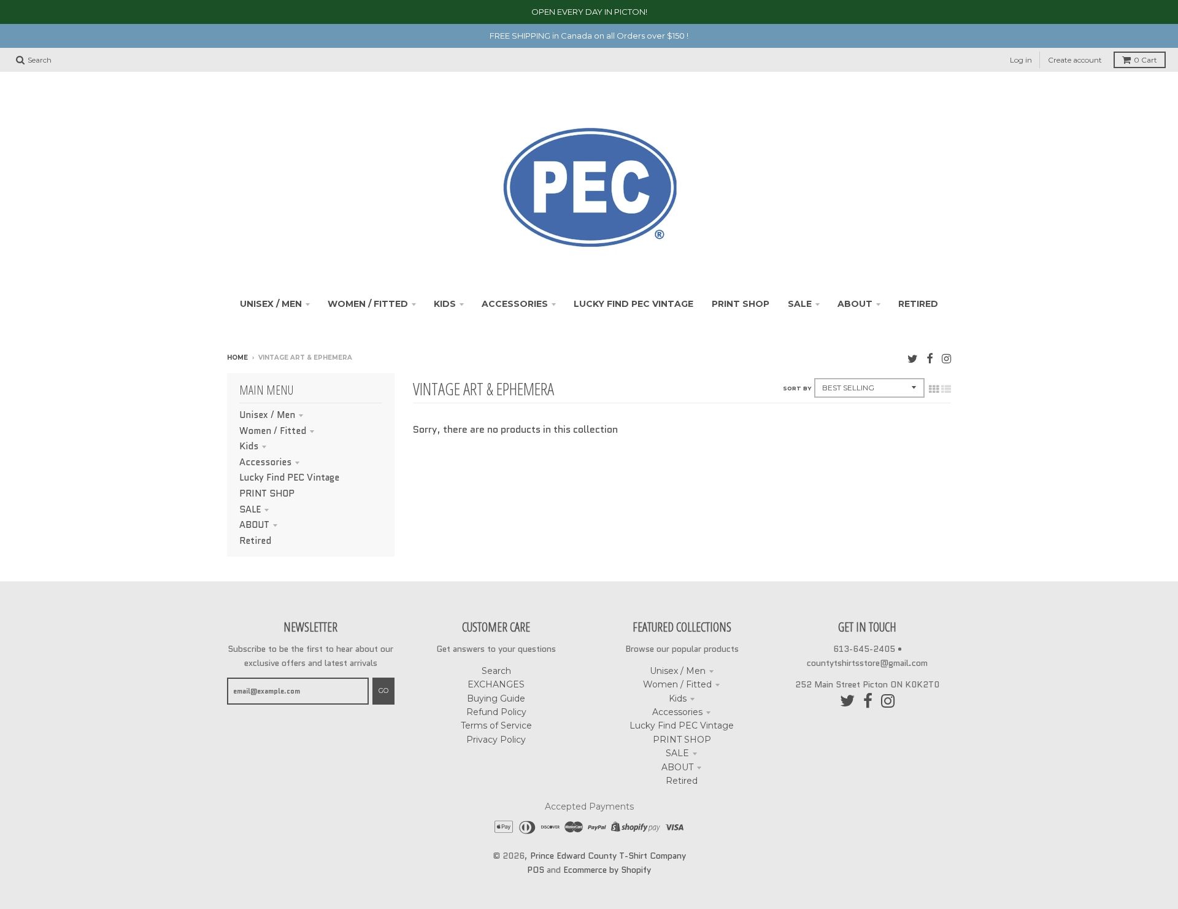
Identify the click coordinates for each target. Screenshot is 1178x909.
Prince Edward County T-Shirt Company (608, 855)
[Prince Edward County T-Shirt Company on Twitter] (912, 359)
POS (535, 870)
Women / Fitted (272, 431)
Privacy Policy (496, 739)
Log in (1021, 59)
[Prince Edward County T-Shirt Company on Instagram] (946, 359)
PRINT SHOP (266, 493)
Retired (255, 540)
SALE (250, 509)
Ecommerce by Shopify (607, 870)
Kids (248, 446)
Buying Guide (496, 698)
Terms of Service (496, 725)
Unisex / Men (267, 415)
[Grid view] (934, 389)
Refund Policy (496, 712)
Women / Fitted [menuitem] (368, 303)
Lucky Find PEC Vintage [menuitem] (633, 303)
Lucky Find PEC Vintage (289, 477)
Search (496, 670)
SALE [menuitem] (800, 303)
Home (237, 358)
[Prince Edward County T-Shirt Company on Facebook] (929, 359)
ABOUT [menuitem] (854, 303)
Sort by (797, 388)
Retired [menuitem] (918, 303)
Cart (1145, 59)
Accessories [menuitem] (515, 303)
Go (383, 690)
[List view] (946, 389)
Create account (1075, 59)
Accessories (265, 462)
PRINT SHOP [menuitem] (740, 303)
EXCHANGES (496, 684)
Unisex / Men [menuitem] (271, 303)
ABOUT (254, 525)
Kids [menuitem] (445, 303)
